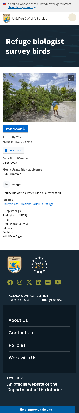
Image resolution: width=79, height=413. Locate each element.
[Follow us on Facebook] (11, 282)
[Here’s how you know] (39, 6)
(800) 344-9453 (20, 300)
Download (14, 128)
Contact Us (21, 333)
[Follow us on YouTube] (59, 282)
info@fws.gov (52, 300)
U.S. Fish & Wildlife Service (29, 19)
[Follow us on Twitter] (30, 282)
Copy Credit (15, 150)
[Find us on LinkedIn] (40, 282)
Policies (17, 345)
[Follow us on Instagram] (21, 282)
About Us (18, 320)
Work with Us (23, 357)
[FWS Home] (6, 18)
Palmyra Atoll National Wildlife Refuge (28, 204)
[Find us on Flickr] (49, 282)
